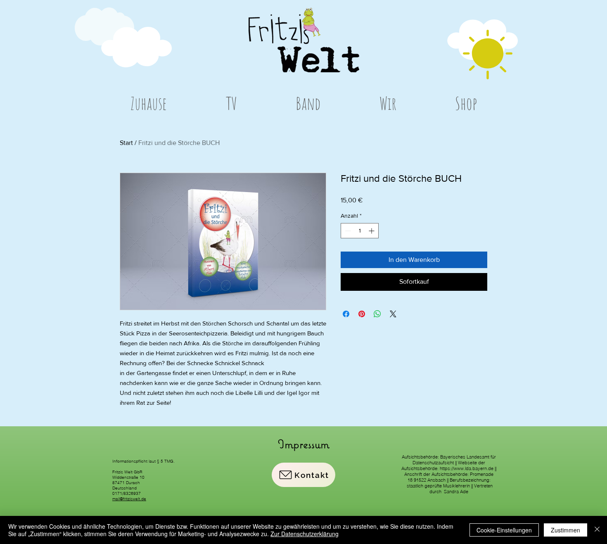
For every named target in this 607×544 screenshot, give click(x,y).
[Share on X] (393, 314)
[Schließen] (597, 530)
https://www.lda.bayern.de (466, 468)
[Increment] (372, 230)
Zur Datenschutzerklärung (304, 534)
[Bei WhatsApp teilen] (377, 314)
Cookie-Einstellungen (504, 530)
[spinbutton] (359, 230)
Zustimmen (565, 530)
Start (126, 142)
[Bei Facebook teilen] (346, 314)
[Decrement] (347, 230)
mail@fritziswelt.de (129, 498)
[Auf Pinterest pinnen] (362, 314)
